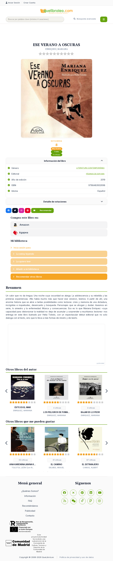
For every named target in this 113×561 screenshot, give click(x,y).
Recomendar (45, 210)
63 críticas (23, 460)
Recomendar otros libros (29, 276)
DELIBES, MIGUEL (56, 467)
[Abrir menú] (103, 19)
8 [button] (69, 471)
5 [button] (56, 471)
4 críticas (57, 408)
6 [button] (60, 471)
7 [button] (65, 471)
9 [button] (74, 471)
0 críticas (56, 155)
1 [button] (49, 419)
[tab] (56, 161)
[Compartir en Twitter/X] (15, 210)
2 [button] (54, 419)
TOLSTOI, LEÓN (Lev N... (23, 467)
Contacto (30, 515)
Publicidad (30, 511)
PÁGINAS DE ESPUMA (95, 174)
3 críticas (91, 408)
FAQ (30, 501)
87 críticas (90, 460)
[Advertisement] (59, 33)
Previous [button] (6, 391)
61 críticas (56, 460)
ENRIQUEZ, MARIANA (56, 48)
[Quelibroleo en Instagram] (21, 210)
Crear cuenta (29, 3)
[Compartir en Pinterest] (27, 210)
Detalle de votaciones (55, 201)
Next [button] (106, 391)
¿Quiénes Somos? (30, 491)
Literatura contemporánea (90, 168)
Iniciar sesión (14, 3)
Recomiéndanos (30, 506)
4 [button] (63, 419)
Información (30, 496)
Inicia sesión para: (22, 247)
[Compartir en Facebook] (8, 210)
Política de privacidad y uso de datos (77, 557)
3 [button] (58, 419)
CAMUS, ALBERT (90, 467)
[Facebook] (64, 493)
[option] (23, 393)
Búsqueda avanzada (86, 19)
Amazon (24, 224)
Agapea (23, 232)
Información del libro (55, 161)
